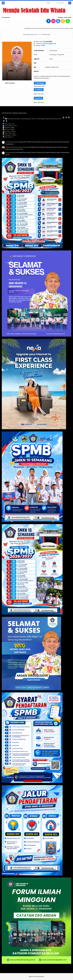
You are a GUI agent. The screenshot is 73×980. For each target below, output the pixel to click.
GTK (40, 34)
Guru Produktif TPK (49, 44)
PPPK (43, 45)
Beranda (35, 34)
